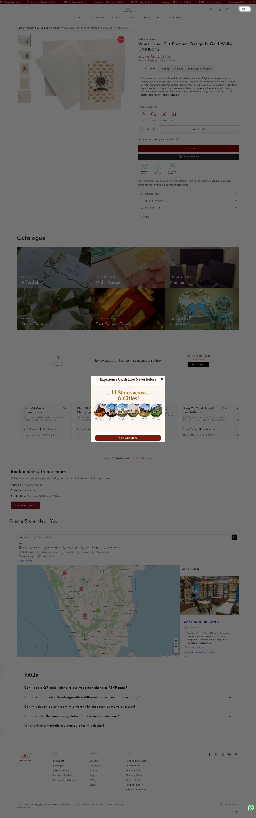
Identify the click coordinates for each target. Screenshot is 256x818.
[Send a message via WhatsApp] (251, 807)
